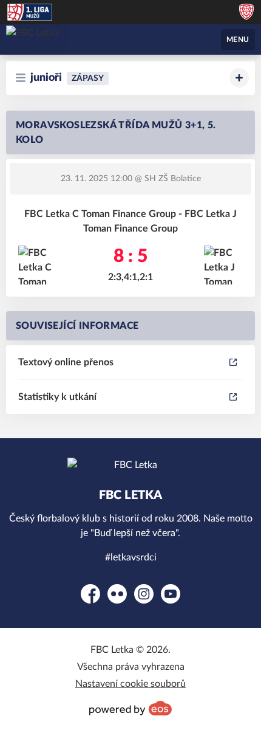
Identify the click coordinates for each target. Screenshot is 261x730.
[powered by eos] (130, 708)
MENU (237, 39)
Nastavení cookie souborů (130, 684)
